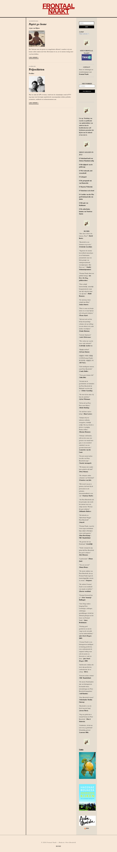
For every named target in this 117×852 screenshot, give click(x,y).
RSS (87, 828)
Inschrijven (87, 91)
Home (58, 846)
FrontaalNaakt (59, 8)
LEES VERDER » (34, 57)
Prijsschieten (36, 69)
